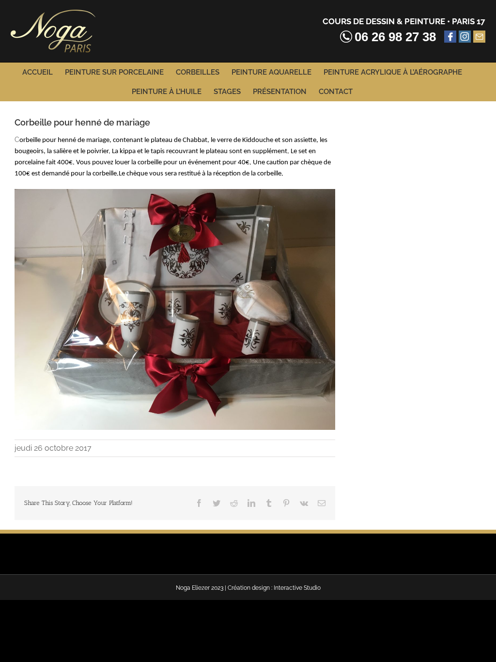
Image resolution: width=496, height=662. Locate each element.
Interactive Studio (297, 587)
